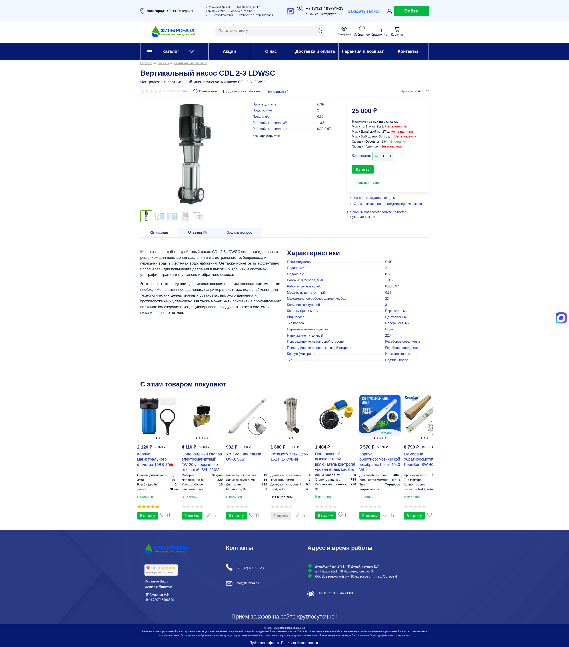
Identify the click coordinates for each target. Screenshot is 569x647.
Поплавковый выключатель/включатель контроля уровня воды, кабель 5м (335, 464)
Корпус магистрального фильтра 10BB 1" (153, 459)
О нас (271, 51)
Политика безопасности (299, 643)
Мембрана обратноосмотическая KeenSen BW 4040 (424, 459)
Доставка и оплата (315, 51)
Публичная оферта (264, 643)
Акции (229, 51)
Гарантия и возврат (363, 51)
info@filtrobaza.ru (248, 583)
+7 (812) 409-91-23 (361, 217)
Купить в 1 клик (368, 183)
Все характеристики (266, 135)
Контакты (408, 51)
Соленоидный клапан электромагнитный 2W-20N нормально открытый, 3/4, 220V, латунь (202, 464)
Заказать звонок (364, 11)
